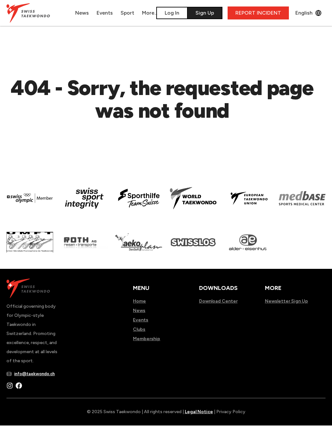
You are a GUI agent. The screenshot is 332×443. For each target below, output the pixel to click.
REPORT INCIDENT (258, 13)
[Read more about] (29, 203)
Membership (146, 338)
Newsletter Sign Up (286, 301)
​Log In (172, 13)
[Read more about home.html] (193, 247)
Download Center (218, 301)
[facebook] (19, 385)
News (82, 13)
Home (139, 301)
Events (105, 13)
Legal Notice (199, 411)
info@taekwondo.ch (34, 373)
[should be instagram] (9, 385)
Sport (127, 13)
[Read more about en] (84, 203)
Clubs (139, 329)
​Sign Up (205, 13)
